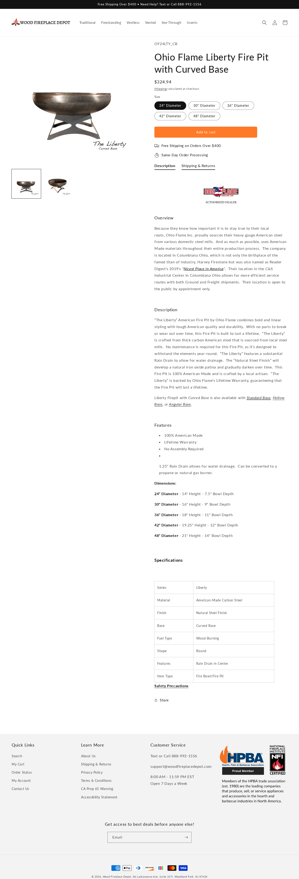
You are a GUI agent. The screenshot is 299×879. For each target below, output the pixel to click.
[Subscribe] (186, 837)
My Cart (18, 764)
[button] (264, 23)
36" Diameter (238, 105)
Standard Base (259, 397)
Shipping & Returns (96, 764)
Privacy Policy (92, 772)
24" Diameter (170, 105)
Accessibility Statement (99, 797)
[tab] (164, 166)
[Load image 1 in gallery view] (26, 183)
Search (17, 756)
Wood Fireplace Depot (117, 876)
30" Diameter (204, 105)
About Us (88, 756)
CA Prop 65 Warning (97, 789)
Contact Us (20, 789)
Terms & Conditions (96, 781)
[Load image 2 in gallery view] (57, 183)
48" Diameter (204, 116)
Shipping (160, 88)
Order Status (22, 772)
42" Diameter (170, 116)
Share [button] (164, 700)
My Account (21, 781)
